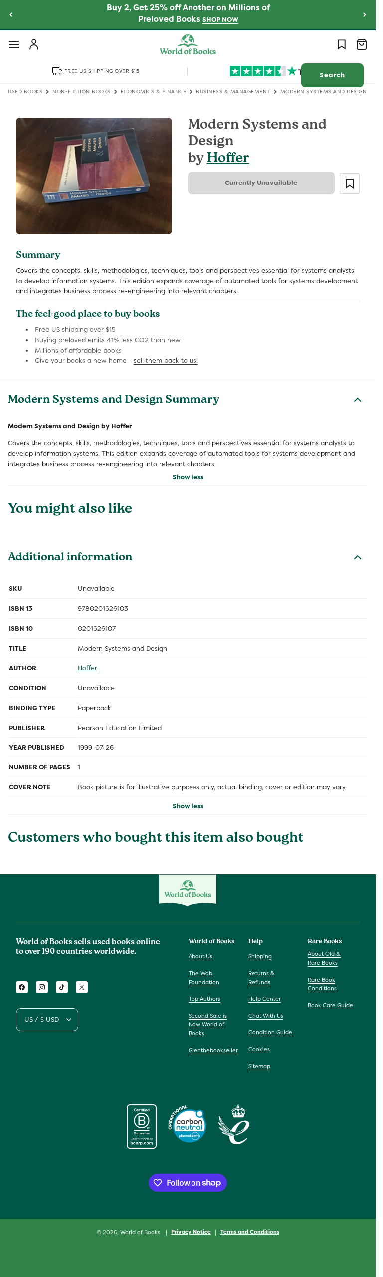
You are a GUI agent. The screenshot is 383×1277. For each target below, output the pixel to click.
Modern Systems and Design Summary (113, 400)
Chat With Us (265, 1016)
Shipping (260, 956)
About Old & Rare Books (324, 958)
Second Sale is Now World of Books (208, 1024)
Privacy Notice (191, 1232)
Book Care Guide (330, 1005)
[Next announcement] (365, 14)
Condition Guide (270, 1032)
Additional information (70, 558)
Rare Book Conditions (322, 984)
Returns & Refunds (261, 977)
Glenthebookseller (213, 1050)
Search (332, 75)
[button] (14, 44)
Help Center (264, 999)
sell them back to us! (166, 360)
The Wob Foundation (204, 977)
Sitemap (259, 1066)
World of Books (141, 1232)
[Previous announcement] (11, 14)
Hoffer (228, 159)
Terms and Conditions (249, 1232)
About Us (200, 956)
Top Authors (204, 999)
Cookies (259, 1049)
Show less (188, 477)
